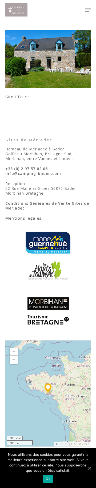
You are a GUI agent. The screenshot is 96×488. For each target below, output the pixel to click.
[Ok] (89, 468)
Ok (48, 479)
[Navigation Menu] (88, 10)
